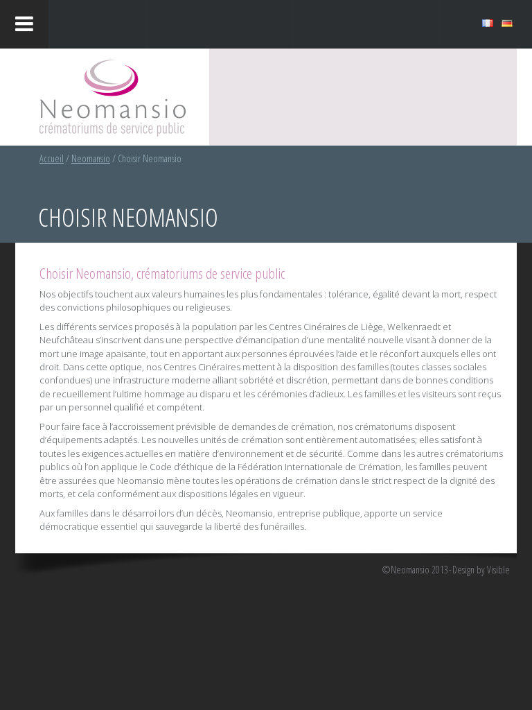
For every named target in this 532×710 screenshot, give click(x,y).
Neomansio (90, 158)
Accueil (51, 158)
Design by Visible (481, 570)
